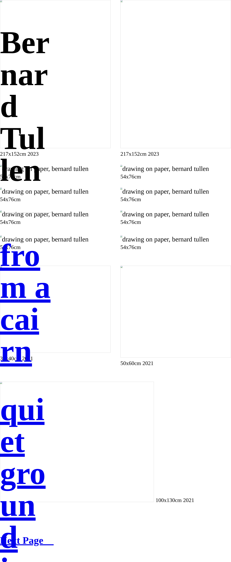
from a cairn (25, 303)
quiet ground (23, 473)
